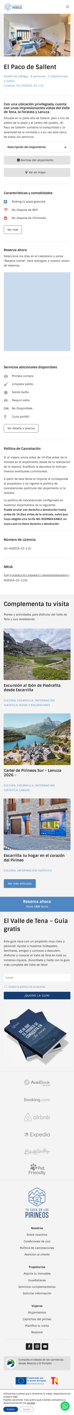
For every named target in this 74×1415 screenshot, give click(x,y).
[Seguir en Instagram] (37, 1346)
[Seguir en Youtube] (45, 1346)
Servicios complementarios (37, 1287)
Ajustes (26, 1409)
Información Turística (34, 870)
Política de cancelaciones (37, 1248)
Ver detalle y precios (21, 428)
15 (57, 52)
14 (54, 52)
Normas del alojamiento (37, 160)
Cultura (10, 700)
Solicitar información (37, 1293)
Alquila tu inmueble (37, 1273)
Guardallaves (37, 1280)
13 (51, 52)
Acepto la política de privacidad (26, 986)
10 (43, 52)
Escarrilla (25, 700)
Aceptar (11, 1409)
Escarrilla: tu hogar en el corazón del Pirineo (34, 857)
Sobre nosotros (37, 1235)
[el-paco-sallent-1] (37, 55)
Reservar (37, 1332)
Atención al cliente (37, 1254)
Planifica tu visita (37, 1326)
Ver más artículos (20, 883)
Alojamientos (37, 1312)
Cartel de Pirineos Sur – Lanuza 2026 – (32, 772)
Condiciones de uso (37, 1241)
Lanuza (24, 790)
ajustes (31, 1403)
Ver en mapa (37, 172)
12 (48, 52)
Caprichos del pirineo (37, 1319)
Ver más (12, 230)
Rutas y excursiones (34, 705)
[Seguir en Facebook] (29, 1346)
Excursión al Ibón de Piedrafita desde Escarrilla (32, 687)
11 (45, 52)
